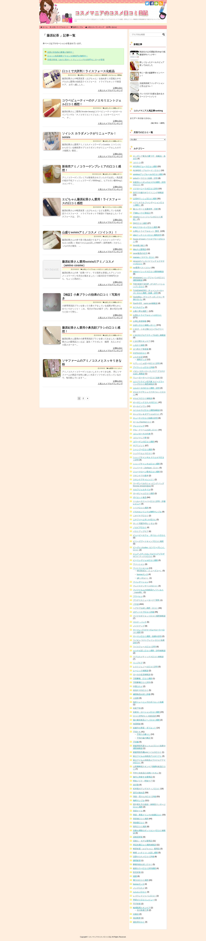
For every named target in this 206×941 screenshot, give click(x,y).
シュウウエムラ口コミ (142, 453)
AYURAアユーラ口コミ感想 (145, 166)
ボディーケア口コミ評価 (143, 612)
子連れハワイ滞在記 (141, 213)
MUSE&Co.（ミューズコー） (149, 571)
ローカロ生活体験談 (141, 675)
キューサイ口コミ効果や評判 (145, 418)
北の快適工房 (142, 910)
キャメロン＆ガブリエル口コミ (146, 414)
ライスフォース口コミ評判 (113, 207)
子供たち (137, 732)
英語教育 (137, 918)
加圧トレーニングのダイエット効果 (148, 702)
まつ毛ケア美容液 (140, 349)
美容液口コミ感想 (140, 819)
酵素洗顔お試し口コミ (142, 864)
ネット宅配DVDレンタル (143, 523)
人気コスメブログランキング (110, 90)
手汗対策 (137, 904)
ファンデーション (140, 582)
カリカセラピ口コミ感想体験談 (146, 410)
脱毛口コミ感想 (139, 827)
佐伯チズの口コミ (140, 690)
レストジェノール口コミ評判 (145, 667)
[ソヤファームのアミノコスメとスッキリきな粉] (52, 370)
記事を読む (118, 88)
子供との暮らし (143, 734)
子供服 (136, 742)
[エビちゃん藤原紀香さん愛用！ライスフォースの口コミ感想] (52, 209)
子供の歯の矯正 (143, 738)
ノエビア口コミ (139, 527)
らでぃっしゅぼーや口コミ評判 (146, 363)
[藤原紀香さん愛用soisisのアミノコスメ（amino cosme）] (52, 271)
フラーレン (138, 596)
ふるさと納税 (138, 345)
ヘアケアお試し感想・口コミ (145, 608)
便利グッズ (141, 359)
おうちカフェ (138, 307)
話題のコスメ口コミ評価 (143, 857)
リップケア (138, 663)
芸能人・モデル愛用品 (142, 841)
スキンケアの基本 (140, 476)
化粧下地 (137, 708)
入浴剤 (136, 698)
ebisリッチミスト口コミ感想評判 (147, 235)
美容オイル (138, 811)
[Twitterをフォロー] (147, 4)
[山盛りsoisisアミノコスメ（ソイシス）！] (52, 242)
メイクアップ (138, 626)
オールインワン (139, 406)
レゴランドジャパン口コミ (144, 896)
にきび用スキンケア (141, 341)
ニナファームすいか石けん (144, 520)
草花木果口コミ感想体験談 (144, 845)
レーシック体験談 (140, 671)
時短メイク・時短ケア (142, 781)
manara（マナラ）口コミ (144, 257)
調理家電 (137, 861)
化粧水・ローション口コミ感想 (146, 712)
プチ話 (136, 604)
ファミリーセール (140, 568)
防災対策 (137, 872)
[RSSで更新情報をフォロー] (161, 4)
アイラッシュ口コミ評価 (143, 367)
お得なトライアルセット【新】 (146, 231)
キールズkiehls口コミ (142, 422)
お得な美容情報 (139, 321)
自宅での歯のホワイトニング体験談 (148, 193)
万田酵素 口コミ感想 (142, 678)
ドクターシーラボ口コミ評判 (145, 189)
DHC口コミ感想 (140, 223)
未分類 (136, 785)
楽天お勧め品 (138, 793)
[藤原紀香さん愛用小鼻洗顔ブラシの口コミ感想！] (52, 337)
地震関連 (137, 724)
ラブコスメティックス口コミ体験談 (148, 657)
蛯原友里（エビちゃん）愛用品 (112, 75)
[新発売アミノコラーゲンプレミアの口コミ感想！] (52, 176)
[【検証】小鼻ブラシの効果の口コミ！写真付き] (52, 304)
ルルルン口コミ (139, 892)
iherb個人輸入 (139, 245)
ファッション (138, 564)
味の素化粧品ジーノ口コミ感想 (146, 720)
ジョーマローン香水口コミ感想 (146, 472)
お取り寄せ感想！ (140, 311)
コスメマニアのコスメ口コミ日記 (111, 12)
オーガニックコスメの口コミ (145, 402)
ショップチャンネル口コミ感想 (146, 464)
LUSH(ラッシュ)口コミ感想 (145, 199)
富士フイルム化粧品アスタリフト (147, 756)
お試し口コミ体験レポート (113, 108)
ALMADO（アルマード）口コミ (146, 170)
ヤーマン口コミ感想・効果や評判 (147, 636)
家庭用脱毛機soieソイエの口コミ (147, 752)
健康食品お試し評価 (141, 694)
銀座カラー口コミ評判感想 (144, 868)
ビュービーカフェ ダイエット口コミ (149, 535)
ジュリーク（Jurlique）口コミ (146, 468)
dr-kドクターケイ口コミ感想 (145, 227)
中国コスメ (138, 686)
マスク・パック (139, 622)
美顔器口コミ (138, 823)
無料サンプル (138, 800)
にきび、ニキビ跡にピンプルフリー (148, 329)
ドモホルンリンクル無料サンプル (147, 512)
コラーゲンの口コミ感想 (143, 442)
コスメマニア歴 (139, 438)
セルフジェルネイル (141, 490)
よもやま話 (138, 357)
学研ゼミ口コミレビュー (143, 900)
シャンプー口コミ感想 (142, 450)
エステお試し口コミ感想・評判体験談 (149, 651)
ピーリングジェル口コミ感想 (145, 560)
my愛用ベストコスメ (115, 368)
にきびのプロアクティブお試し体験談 (149, 335)
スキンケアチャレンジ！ (143, 480)
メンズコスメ (138, 888)
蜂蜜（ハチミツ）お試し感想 (145, 853)
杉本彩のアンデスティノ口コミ (146, 789)
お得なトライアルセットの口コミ (90, 75)
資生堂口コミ (138, 922)
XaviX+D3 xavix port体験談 (145, 303)
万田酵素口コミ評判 (141, 682)
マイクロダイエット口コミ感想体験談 (149, 616)
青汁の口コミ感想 (140, 880)
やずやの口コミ (139, 353)
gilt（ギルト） (143, 578)
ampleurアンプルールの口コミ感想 (148, 174)
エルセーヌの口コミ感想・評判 (146, 388)
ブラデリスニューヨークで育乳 (146, 600)
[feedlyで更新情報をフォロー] (156, 4)
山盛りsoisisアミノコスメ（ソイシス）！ (89, 232)
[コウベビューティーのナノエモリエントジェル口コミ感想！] (52, 110)
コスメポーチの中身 (141, 434)
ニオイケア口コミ (140, 516)
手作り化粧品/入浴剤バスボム (145, 773)
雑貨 (135, 876)
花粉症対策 (138, 837)
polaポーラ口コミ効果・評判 (145, 178)
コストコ (137, 163)
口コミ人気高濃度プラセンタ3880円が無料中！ (67, 56)
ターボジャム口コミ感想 (143, 493)
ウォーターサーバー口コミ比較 (146, 378)
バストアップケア (140, 531)
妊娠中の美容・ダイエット (144, 728)
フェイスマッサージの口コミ (145, 586)
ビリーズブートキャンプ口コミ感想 (148, 541)
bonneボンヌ (142, 574)
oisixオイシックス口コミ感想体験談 (148, 272)
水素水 (136, 914)
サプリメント (138, 446)
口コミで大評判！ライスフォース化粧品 (88, 71)
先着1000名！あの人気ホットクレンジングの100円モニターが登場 (75, 60)
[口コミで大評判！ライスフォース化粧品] (52, 81)
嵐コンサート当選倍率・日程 (145, 209)
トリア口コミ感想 (140, 508)
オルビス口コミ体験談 (142, 398)
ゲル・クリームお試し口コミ (145, 430)
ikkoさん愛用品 (139, 249)
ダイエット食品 (139, 497)
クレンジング (138, 426)
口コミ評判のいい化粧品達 (144, 716)
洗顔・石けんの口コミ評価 (144, 797)
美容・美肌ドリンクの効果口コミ (147, 815)
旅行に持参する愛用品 (142, 777)
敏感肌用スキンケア (141, 908)
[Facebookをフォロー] (152, 4)
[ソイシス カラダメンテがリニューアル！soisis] (52, 143)
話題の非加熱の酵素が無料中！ (60, 52)
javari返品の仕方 (140, 253)
